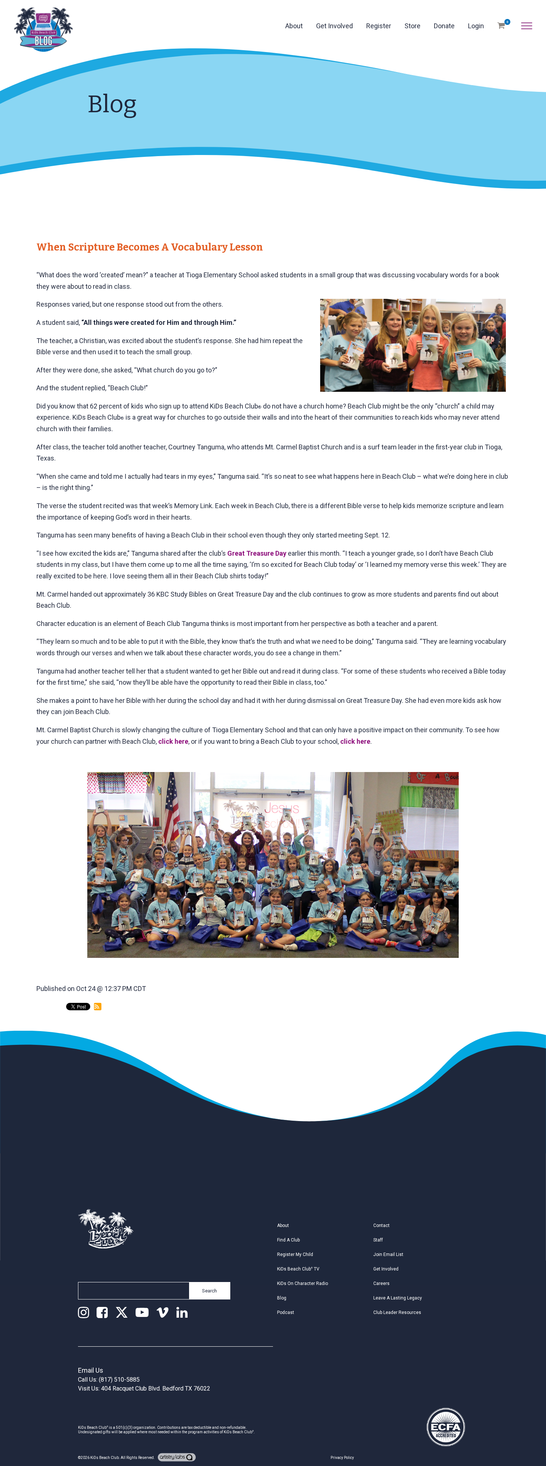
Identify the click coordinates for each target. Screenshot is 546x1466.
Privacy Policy (342, 1458)
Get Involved (334, 26)
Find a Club (288, 1240)
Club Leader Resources (397, 1312)
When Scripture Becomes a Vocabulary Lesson (149, 247)
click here (173, 741)
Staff (378, 1240)
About (294, 26)
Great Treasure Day (256, 553)
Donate (444, 26)
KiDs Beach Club (104, 1458)
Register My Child (295, 1254)
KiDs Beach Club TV (298, 1269)
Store (412, 26)
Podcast (285, 1312)
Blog (281, 1298)
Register (378, 26)
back (50, 1038)
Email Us (90, 1370)
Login (476, 26)
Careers (381, 1283)
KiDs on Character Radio (302, 1283)
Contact (381, 1225)
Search (209, 1291)
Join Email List (388, 1254)
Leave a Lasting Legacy (397, 1298)
